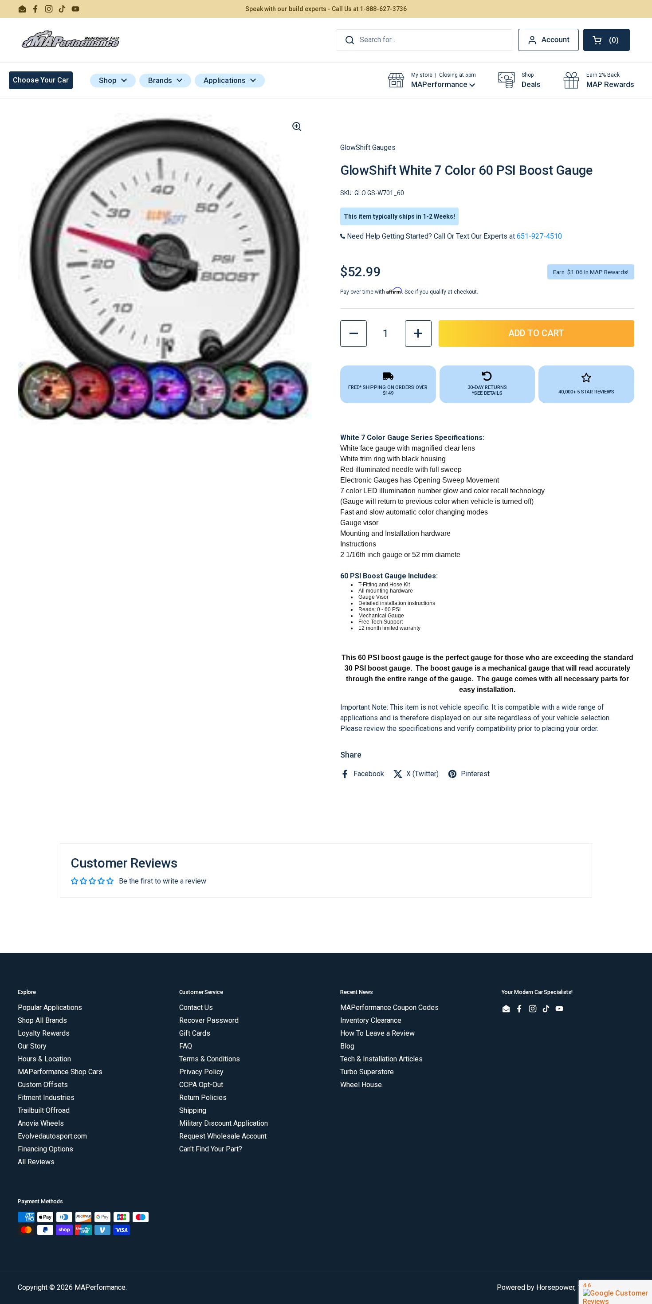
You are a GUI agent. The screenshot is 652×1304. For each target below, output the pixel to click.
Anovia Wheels (41, 1123)
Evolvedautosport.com (52, 1136)
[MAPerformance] (71, 40)
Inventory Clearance (370, 1020)
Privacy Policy (201, 1072)
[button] (606, 40)
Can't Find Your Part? (210, 1149)
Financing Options (45, 1149)
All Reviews (36, 1162)
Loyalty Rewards (44, 1033)
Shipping (192, 1110)
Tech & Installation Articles (381, 1059)
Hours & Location (44, 1059)
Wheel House (361, 1084)
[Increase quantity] (418, 333)
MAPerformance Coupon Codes (389, 1007)
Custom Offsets (43, 1084)
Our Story (32, 1046)
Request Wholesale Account (223, 1136)
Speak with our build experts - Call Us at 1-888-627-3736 (326, 9)
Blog (347, 1046)
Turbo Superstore (367, 1072)
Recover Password (209, 1020)
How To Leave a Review (377, 1033)
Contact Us (196, 1007)
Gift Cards (194, 1033)
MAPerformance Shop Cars (60, 1072)
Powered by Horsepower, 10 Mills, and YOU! (565, 1287)
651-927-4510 (539, 236)
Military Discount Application (223, 1123)
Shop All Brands (42, 1020)
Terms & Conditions (209, 1059)
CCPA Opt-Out (201, 1084)
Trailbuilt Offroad (44, 1110)
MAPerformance (100, 1287)
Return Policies (203, 1097)
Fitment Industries (46, 1097)
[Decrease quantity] (353, 333)
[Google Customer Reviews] (615, 1292)
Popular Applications (50, 1007)
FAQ (185, 1046)
